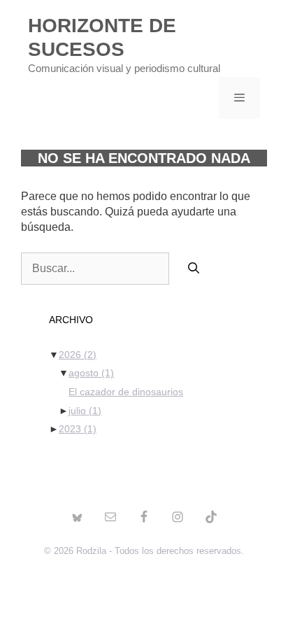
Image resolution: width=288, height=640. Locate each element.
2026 (77, 354)
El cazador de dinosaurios (126, 391)
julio (85, 410)
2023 (77, 428)
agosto (91, 372)
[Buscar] (194, 269)
